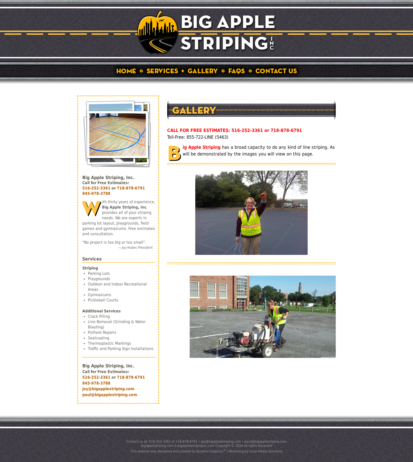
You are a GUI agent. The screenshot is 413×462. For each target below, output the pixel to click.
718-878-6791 (131, 188)
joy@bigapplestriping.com (108, 388)
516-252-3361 (96, 188)
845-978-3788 (96, 193)
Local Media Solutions (266, 451)
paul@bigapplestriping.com (109, 394)
